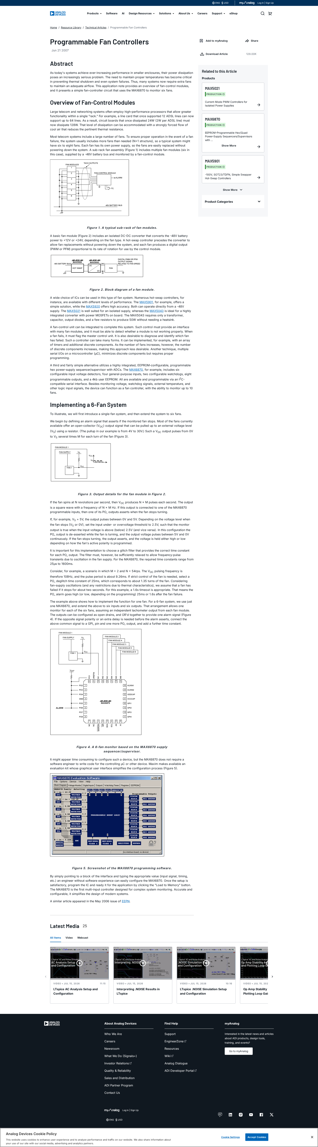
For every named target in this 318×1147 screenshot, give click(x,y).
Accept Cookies (257, 1137)
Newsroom (111, 1048)
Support (170, 1034)
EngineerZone (174, 1041)
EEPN (126, 901)
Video (69, 937)
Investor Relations (116, 1063)
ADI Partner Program (118, 1085)
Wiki (168, 1056)
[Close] (312, 1137)
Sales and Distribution (119, 1078)
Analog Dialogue (176, 1063)
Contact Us (112, 1092)
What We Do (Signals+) (120, 1056)
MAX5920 (93, 306)
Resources (172, 1048)
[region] (159, 1137)
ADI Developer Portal (179, 1070)
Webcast (82, 937)
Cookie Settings (230, 1137)
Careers (109, 1041)
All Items (55, 937)
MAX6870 (136, 369)
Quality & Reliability (117, 1070)
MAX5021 (73, 311)
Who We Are (113, 1034)
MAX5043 (157, 311)
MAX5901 (146, 302)
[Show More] (229, 145)
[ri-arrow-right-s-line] (272, 977)
